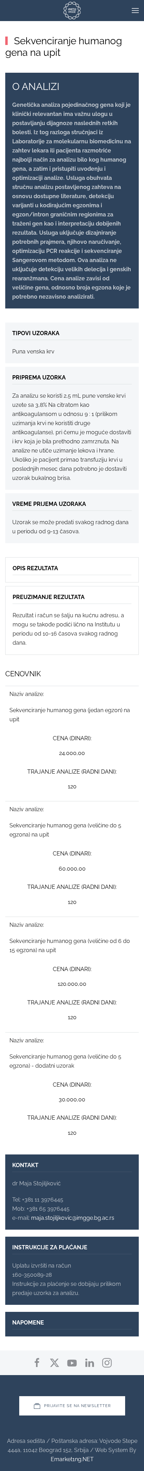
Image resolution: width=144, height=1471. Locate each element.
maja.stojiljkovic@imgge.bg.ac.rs (72, 1218)
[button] (135, 10)
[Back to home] (72, 10)
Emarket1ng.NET (72, 1459)
